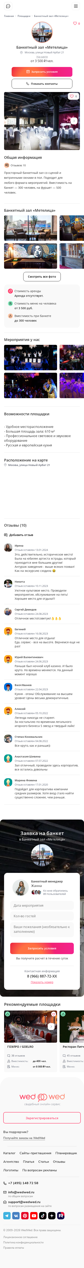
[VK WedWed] (16, 1215)
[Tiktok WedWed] (42, 1215)
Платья (28, 1162)
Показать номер (42, 982)
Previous (10, 1026)
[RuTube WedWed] (60, 1215)
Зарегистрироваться (42, 1118)
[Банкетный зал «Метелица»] (42, 121)
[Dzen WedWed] (51, 1215)
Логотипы (10, 1170)
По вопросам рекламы (39, 1170)
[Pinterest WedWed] (25, 1215)
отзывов (18, 1055)
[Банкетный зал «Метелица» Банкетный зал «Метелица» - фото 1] (30, 228)
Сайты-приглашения (35, 1153)
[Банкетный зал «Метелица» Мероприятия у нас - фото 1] (30, 357)
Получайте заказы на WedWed (24, 1138)
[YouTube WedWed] (34, 1215)
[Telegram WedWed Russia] (7, 1215)
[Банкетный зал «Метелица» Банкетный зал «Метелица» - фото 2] (30, 256)
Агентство (11, 1162)
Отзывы (59, 1162)
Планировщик (66, 1153)
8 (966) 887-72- (42, 976)
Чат (8, 6)
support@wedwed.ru (24, 1202)
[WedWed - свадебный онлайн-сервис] (42, 1101)
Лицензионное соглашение (20, 1237)
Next (74, 120)
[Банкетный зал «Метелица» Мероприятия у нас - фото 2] (30, 385)
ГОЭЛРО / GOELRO (20, 1047)
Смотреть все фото (42, 276)
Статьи (43, 1162)
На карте (42, 56)
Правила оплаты (13, 1248)
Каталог (9, 1153)
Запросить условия (42, 948)
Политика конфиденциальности (23, 1242)
